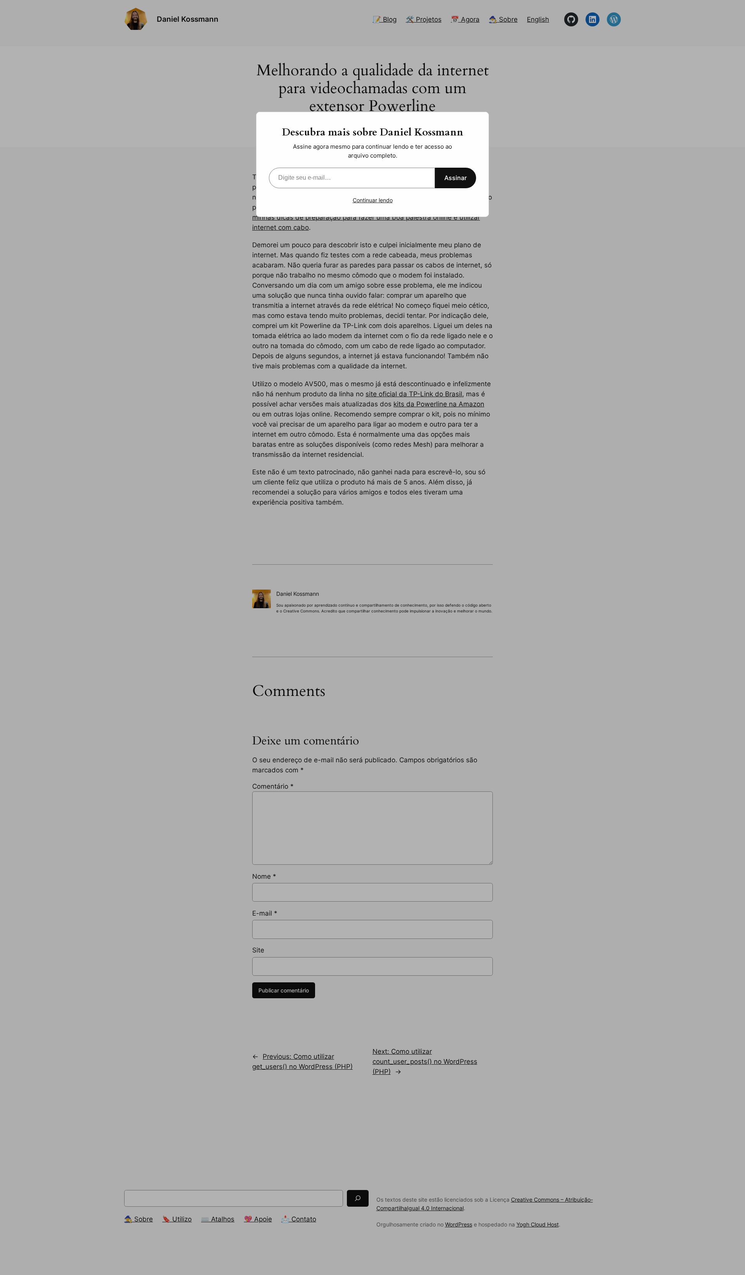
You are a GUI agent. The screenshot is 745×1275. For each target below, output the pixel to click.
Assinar (455, 178)
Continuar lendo (373, 200)
